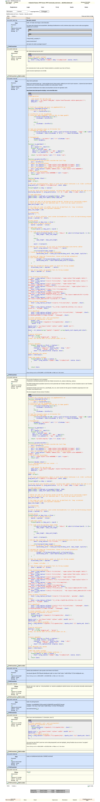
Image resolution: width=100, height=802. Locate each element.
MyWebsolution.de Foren (12, 14)
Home (86, 7)
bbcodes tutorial (28, 14)
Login (28, 7)
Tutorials (21, 14)
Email (35, 799)
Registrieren (13, 7)
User (42, 7)
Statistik (75, 799)
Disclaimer (64, 799)
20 (92, 16)
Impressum (55, 799)
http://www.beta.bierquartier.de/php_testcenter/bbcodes (42, 90)
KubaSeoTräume (33, 3)
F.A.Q (57, 7)
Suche (72, 7)
